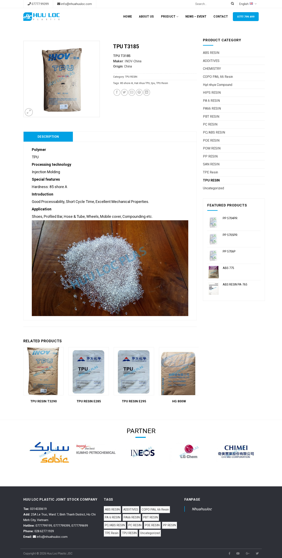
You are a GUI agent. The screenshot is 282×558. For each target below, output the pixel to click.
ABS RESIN (211, 53)
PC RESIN (210, 124)
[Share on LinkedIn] (146, 92)
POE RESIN (211, 140)
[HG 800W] (179, 371)
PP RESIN (210, 156)
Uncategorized (213, 188)
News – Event (195, 16)
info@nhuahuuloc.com (76, 4)
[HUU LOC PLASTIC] (41, 16)
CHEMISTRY (212, 69)
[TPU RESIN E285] (89, 371)
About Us (146, 16)
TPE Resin (210, 172)
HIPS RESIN (212, 93)
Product (168, 16)
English (244, 4)
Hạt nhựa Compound (217, 85)
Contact (220, 16)
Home (127, 16)
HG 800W (179, 401)
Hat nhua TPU (142, 83)
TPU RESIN (211, 180)
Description (48, 137)
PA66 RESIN (212, 108)
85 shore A (126, 83)
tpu (153, 83)
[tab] (48, 137)
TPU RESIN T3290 (43, 401)
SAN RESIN (211, 164)
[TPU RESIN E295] (134, 371)
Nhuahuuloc (202, 509)
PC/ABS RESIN (214, 132)
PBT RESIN (211, 116)
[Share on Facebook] (117, 92)
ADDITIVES (211, 61)
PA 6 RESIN (211, 101)
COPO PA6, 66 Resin (218, 77)
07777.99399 (40, 4)
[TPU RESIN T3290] (43, 371)
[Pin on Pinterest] (139, 92)
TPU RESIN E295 (134, 401)
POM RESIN (211, 148)
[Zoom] (29, 112)
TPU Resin (162, 83)
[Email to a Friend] (131, 92)
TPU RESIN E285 (89, 401)
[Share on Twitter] (124, 92)
